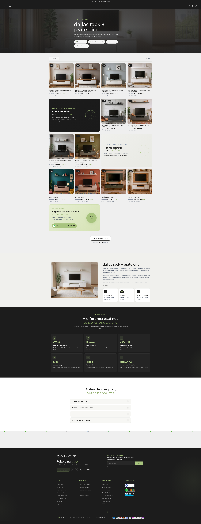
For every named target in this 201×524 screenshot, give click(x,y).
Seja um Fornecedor (84, 493)
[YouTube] (80, 469)
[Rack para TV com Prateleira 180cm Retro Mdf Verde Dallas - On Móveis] (140, 111)
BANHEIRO (81, 6)
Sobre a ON (105, 484)
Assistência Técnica (62, 493)
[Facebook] (76, 469)
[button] (14, 441)
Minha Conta (60, 487)
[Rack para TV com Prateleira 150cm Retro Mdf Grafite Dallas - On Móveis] (61, 146)
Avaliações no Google (107, 495)
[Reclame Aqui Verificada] (130, 485)
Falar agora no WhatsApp (65, 225)
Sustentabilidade (106, 490)
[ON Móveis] (67, 456)
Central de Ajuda (61, 484)
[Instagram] (72, 469)
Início (75, 16)
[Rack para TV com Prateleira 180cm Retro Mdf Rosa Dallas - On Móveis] (87, 181)
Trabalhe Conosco (84, 495)
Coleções (81, 16)
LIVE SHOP (108, 6)
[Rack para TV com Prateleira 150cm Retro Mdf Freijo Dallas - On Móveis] (61, 75)
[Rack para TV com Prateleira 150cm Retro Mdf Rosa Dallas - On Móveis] (61, 181)
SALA (89, 6)
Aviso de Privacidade (107, 498)
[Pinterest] (88, 469)
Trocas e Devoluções (62, 495)
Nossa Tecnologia (106, 487)
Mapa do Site (60, 504)
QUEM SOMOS (119, 6)
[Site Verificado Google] (130, 490)
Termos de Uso (106, 501)
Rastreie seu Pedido (62, 490)
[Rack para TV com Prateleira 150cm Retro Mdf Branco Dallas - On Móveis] (113, 75)
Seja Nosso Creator (84, 487)
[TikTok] (84, 469)
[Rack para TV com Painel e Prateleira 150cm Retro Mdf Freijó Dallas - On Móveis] (140, 181)
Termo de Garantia (61, 498)
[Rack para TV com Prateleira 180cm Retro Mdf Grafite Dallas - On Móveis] (113, 111)
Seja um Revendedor (85, 484)
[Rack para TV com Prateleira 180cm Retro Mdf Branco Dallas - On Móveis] (140, 75)
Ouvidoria (59, 501)
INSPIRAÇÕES (98, 6)
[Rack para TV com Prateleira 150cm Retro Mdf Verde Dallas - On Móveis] (87, 146)
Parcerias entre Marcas (85, 490)
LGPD (103, 504)
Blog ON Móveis (106, 493)
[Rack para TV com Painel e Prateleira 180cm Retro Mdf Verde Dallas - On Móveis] (113, 181)
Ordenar (54, 58)
